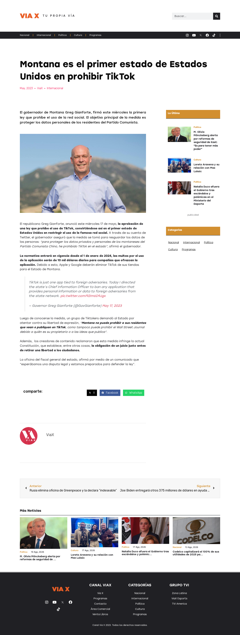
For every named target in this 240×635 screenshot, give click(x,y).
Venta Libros (100, 614)
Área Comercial (100, 609)
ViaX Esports (179, 598)
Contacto (100, 603)
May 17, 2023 (112, 305)
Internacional (44, 35)
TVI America (179, 603)
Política (62, 35)
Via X (100, 593)
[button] (92, 393)
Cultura (78, 35)
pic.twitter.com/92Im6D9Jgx (83, 296)
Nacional (24, 35)
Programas (95, 35)
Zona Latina (179, 593)
